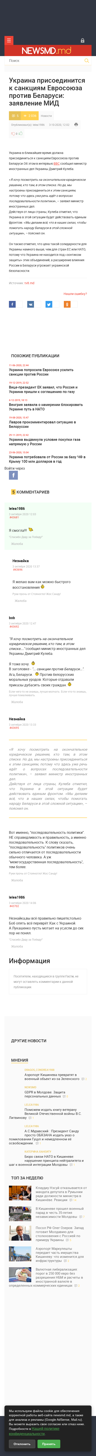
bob (12, 617)
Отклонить (22, 1444)
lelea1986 (39, 124)
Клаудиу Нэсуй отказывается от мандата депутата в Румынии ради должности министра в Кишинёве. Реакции (61, 1193)
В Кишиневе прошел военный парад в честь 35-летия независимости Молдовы (60, 1212)
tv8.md (29, 283)
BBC (57, 163)
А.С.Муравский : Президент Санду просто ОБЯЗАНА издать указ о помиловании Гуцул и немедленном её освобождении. (44, 1137)
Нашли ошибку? (75, 294)
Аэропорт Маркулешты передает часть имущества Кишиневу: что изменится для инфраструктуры (60, 1254)
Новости (46, 116)
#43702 (14, 906)
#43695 (14, 727)
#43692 (14, 626)
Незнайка (21, 560)
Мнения (19, 1060)
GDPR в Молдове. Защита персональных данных (46, 1094)
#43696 (18, 569)
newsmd (30, 1087)
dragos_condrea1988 (39, 1070)
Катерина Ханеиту (38, 1151)
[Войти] (82, 40)
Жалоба (17, 544)
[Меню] (8, 40)
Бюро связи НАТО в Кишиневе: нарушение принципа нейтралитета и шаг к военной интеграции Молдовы (46, 1160)
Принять (49, 1444)
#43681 (14, 517)
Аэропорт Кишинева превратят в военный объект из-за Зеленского (56, 1077)
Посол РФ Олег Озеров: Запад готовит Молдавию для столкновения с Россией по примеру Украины (60, 1233)
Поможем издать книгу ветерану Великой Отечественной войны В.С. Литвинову (45, 1113)
